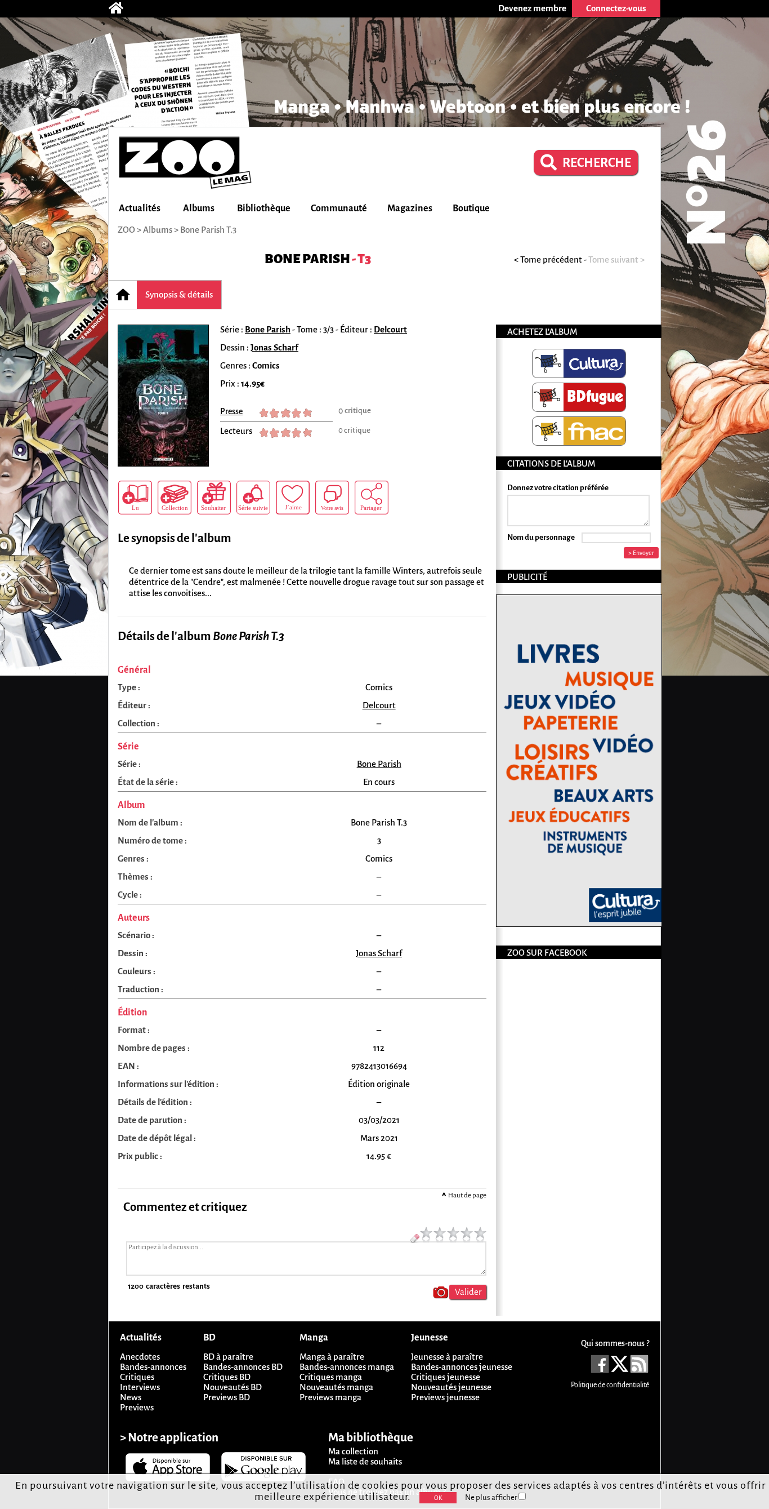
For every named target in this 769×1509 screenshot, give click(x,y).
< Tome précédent (548, 259)
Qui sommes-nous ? (615, 1343)
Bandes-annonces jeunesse (461, 1367)
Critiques (137, 1377)
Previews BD (226, 1397)
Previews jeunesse (445, 1397)
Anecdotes (140, 1356)
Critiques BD (227, 1377)
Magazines (409, 208)
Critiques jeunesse (445, 1377)
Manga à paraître (331, 1356)
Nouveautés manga (336, 1387)
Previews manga (330, 1397)
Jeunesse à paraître (447, 1356)
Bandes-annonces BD (243, 1367)
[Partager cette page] (371, 497)
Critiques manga (330, 1377)
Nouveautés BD (232, 1387)
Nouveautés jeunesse (451, 1387)
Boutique (471, 208)
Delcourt (390, 329)
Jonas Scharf (274, 347)
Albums (198, 208)
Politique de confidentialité (610, 1385)
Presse (231, 411)
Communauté (339, 208)
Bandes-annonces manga (346, 1367)
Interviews (140, 1387)
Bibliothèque (263, 208)
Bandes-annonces (153, 1367)
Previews (137, 1407)
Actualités (139, 208)
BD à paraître (228, 1356)
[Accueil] (122, 8)
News (130, 1397)
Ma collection (353, 1451)
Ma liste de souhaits (365, 1461)
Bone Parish (307, 259)
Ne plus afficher (491, 1497)
